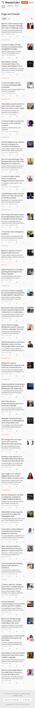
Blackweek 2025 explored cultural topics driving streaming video (11, 201)
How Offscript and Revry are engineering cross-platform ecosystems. (10, 111)
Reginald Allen (10, 72)
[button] (3, 6)
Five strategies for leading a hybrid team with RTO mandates (12, 565)
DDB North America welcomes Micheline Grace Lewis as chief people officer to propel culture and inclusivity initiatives (12, 344)
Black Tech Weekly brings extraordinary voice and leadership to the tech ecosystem (11, 621)
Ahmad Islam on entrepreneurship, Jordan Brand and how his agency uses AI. (12, 237)
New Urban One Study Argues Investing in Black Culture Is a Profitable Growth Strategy (12, 217)
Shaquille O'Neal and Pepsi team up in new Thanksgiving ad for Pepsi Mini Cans (12, 420)
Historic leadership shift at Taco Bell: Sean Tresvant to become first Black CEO (11, 672)
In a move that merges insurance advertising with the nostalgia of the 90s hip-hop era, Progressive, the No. (12, 409)
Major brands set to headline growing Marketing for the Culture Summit (12, 272)
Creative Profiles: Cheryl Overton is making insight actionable (11, 85)
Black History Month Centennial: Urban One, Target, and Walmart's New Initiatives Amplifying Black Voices (12, 64)
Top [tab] (9, 18)
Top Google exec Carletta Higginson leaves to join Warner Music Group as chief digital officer (12, 476)
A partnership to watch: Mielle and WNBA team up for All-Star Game (13, 638)
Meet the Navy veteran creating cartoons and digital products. (11, 52)
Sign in (31, 2)
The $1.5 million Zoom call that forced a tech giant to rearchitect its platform (12, 144)
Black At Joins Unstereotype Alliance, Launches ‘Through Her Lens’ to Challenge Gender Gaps (13, 26)
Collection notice (18, 695)
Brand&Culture (10, 34)
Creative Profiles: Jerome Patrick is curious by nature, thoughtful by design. (12, 47)
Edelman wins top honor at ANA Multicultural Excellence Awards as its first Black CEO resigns (12, 459)
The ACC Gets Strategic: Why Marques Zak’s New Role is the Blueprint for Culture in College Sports (12, 161)
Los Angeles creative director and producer (11, 184)
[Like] (2, 57)
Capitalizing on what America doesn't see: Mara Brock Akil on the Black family (12, 196)
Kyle (10, 259)
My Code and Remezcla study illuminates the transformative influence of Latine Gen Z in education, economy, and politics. (11, 447)
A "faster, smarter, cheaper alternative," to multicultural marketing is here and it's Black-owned (12, 586)
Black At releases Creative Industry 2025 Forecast (11, 252)
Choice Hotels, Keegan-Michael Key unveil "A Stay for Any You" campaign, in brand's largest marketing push (12, 327)
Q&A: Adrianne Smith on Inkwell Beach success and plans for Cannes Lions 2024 (12, 548)
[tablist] (6, 18)
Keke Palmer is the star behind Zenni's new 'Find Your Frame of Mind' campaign (13, 655)
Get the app (26, 700)
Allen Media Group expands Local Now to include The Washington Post (11, 514)
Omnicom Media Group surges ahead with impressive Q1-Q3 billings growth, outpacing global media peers (13, 386)
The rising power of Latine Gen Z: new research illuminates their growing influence (11, 442)
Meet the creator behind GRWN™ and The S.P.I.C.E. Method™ (12, 90)
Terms (28, 693)
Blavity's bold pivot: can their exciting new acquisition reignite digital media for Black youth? (12, 497)
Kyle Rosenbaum (10, 55)
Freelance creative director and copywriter (10, 128)
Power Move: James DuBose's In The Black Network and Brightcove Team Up (12, 531)
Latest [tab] (4, 18)
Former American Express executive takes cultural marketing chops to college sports (12, 166)
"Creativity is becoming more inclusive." (12, 233)
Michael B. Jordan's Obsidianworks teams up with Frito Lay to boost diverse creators (12, 365)
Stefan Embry (13, 114)
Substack (8, 704)
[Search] (32, 18)
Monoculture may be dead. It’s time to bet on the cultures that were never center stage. (12, 106)
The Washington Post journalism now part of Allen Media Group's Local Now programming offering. (13, 519)
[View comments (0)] (10, 36)
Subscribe (24, 2)
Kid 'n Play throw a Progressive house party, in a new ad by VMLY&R (12, 403)
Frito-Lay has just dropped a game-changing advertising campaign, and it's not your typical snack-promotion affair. (12, 370)
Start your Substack (13, 700)
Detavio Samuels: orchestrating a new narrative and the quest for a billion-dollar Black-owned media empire (13, 604)
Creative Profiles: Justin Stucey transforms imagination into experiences (12, 178)
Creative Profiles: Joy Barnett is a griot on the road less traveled (12, 123)
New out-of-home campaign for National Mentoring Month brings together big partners (12, 293)
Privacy (23, 693)
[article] (17, 30)
